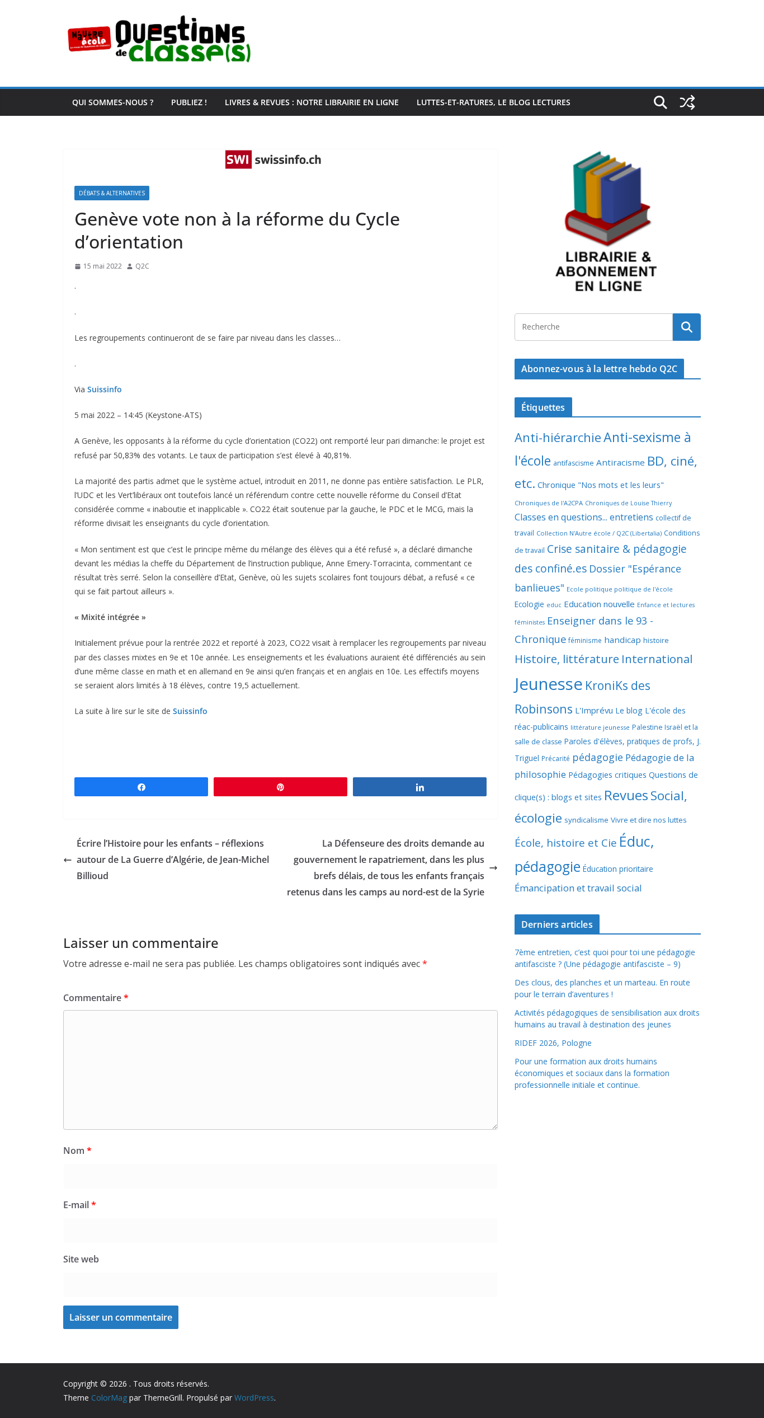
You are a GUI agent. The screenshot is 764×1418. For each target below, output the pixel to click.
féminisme (585, 640)
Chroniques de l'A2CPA (549, 503)
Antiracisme (620, 462)
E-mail (79, 1205)
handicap (622, 639)
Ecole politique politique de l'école (620, 589)
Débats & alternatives (112, 193)
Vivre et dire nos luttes (649, 820)
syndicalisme (586, 820)
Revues (626, 795)
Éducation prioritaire (618, 868)
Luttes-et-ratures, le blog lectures (493, 102)
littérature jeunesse (600, 727)
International (656, 658)
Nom (77, 1150)
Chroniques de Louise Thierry (628, 503)
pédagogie (597, 757)
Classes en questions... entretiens (584, 517)
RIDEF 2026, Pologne (553, 1042)
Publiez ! (189, 102)
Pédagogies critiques (607, 774)
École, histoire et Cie (566, 842)
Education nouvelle (599, 603)
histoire (656, 640)
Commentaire (96, 998)
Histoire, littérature (567, 658)
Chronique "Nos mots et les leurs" (600, 485)
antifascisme (573, 463)
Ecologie (529, 604)
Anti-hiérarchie (558, 437)
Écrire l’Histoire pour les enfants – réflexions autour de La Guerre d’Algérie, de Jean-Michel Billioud (173, 859)
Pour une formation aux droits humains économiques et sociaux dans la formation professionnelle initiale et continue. (592, 1073)
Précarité (555, 758)
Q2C (142, 266)
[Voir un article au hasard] (687, 102)
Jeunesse (549, 684)
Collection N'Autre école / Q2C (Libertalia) (599, 533)
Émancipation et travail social (578, 887)
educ (554, 605)
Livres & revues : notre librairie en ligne (312, 102)
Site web (81, 1259)
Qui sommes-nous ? (112, 102)
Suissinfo (104, 389)
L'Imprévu (594, 710)
